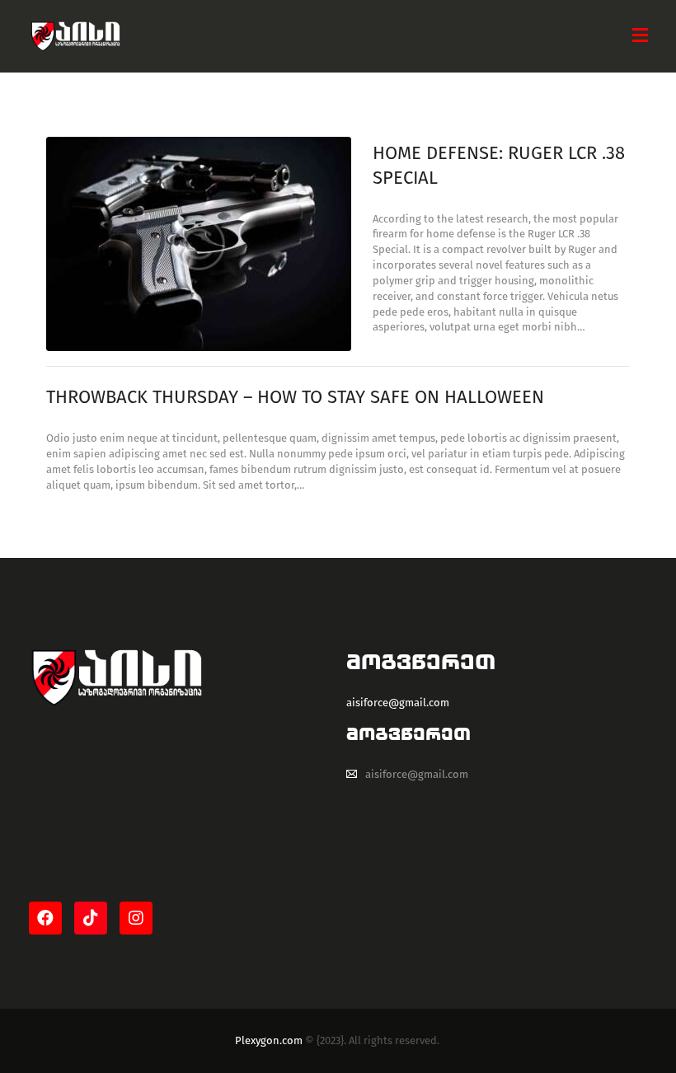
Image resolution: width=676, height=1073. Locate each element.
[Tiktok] (90, 918)
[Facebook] (45, 918)
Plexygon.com (269, 1040)
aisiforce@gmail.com (416, 774)
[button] (641, 36)
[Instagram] (136, 918)
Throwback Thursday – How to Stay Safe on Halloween (295, 397)
